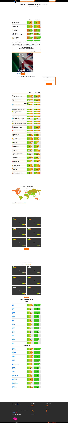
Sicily (31, 409)
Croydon (13, 380)
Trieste (13, 328)
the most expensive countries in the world (35, 42)
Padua (13, 321)
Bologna (13, 312)
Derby (13, 374)
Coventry (13, 363)
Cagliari (13, 336)
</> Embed (22, 73)
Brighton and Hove (15, 375)
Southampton (14, 378)
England (32, 410)
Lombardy (32, 405)
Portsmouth (14, 382)
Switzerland (47, 409)
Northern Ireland (33, 414)
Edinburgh (14, 357)
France (47, 406)
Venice (13, 319)
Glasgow (13, 351)
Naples (13, 308)
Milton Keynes (14, 379)
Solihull (13, 371)
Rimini (13, 343)
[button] (17, 73)
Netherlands (47, 407)
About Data (49, 422)
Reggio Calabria (14, 338)
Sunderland (14, 368)
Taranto (13, 332)
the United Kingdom (35, 41)
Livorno (13, 342)
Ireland (47, 414)
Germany (47, 405)
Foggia (13, 335)
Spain (46, 410)
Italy (20, 41)
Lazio (31, 407)
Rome (13, 304)
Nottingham (14, 372)
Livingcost (37, 6)
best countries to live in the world (31, 45)
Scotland (32, 411)
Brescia (13, 324)
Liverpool (13, 356)
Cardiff (13, 360)
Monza (13, 340)
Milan (13, 305)
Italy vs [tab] (23, 264)
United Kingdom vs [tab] (28, 264)
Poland (47, 411)
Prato (13, 320)
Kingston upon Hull (15, 383)
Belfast (13, 367)
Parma (13, 323)
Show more (26, 249)
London (13, 348)
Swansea (13, 386)
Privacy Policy (54, 422)
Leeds (13, 353)
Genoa (13, 309)
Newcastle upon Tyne (15, 364)
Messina (13, 327)
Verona (13, 317)
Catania (13, 316)
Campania (32, 406)
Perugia (13, 339)
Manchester (14, 352)
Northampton (14, 376)
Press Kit (14, 416)
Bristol (13, 355)
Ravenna (13, 331)
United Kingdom (33, 51)
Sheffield (13, 359)
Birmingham (14, 349)
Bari (13, 315)
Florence (13, 313)
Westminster (14, 387)
